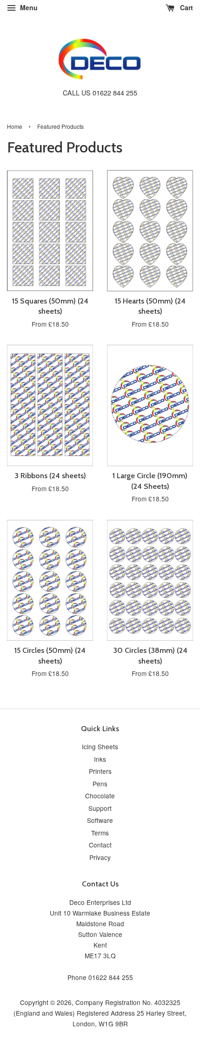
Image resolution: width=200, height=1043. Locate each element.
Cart (185, 7)
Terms (100, 832)
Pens (100, 783)
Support (100, 808)
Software (100, 820)
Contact (100, 844)
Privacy (100, 857)
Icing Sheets (100, 746)
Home (14, 126)
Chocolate (100, 795)
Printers (100, 771)
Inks (100, 759)
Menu (28, 7)
